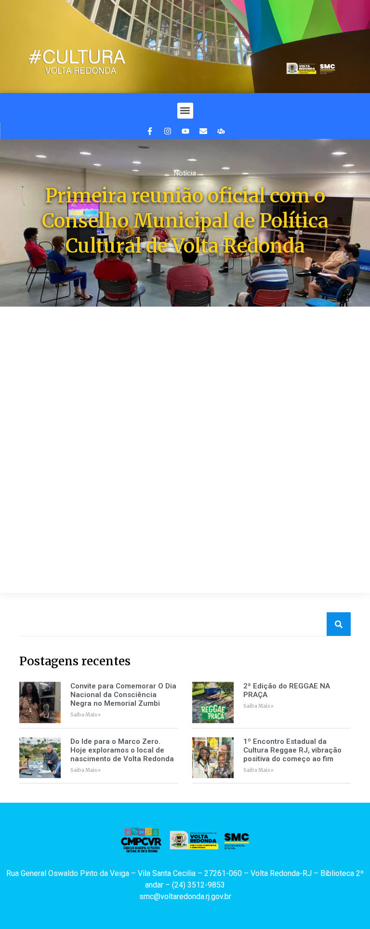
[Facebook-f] (150, 131)
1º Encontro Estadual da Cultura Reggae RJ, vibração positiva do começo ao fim (292, 750)
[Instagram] (167, 131)
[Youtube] (185, 131)
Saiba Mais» (85, 715)
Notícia (185, 173)
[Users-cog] (221, 131)
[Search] (339, 624)
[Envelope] (203, 131)
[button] (185, 111)
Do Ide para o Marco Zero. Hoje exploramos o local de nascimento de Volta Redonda (122, 750)
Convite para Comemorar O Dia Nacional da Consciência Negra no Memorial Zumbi (123, 695)
